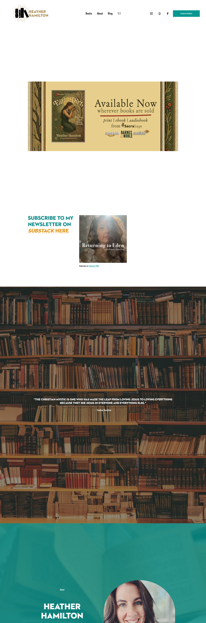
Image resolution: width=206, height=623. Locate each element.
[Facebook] (167, 13)
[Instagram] (151, 13)
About (100, 13)
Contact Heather (186, 13)
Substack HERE (94, 266)
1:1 (119, 13)
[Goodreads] (159, 13)
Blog (110, 13)
